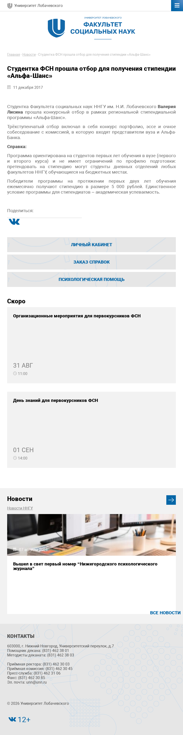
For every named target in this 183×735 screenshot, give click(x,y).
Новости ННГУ (20, 508)
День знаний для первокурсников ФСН (55, 400)
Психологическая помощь (92, 279)
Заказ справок (91, 262)
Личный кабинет (91, 244)
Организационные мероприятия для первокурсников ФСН (77, 316)
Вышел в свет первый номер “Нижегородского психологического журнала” (85, 566)
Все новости (165, 612)
